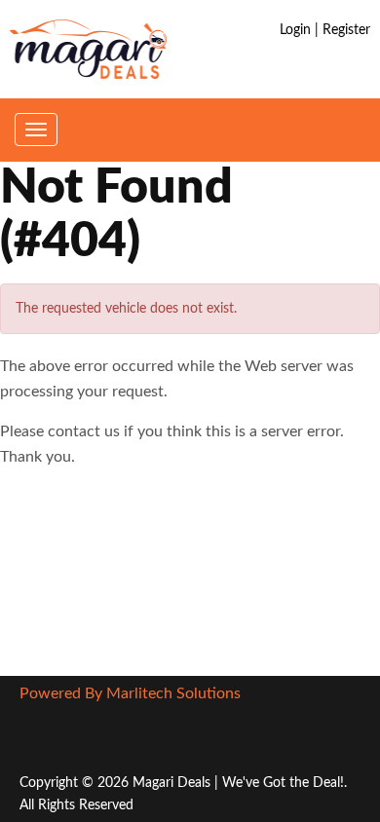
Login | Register (325, 30)
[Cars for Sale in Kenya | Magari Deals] (88, 49)
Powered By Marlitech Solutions (130, 693)
